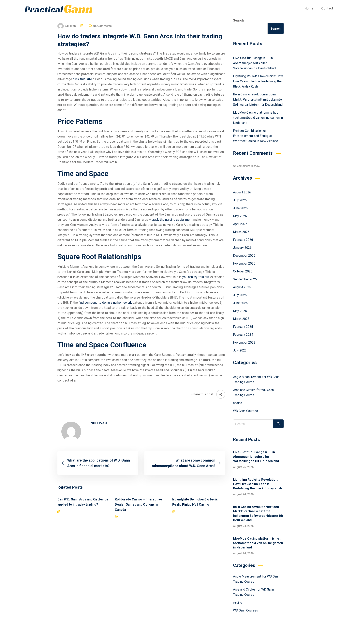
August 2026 (242, 192)
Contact (327, 8)
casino (237, 403)
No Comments (102, 25)
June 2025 (240, 303)
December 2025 (244, 255)
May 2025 (240, 311)
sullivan (70, 25)
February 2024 (243, 334)
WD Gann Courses (245, 411)
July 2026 (240, 200)
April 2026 (240, 224)
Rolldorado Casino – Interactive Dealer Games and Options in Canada (138, 504)
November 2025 (244, 263)
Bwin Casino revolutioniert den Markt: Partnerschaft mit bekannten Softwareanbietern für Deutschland (258, 99)
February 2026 (243, 240)
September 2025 (245, 279)
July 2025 (240, 295)
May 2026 (240, 216)
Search (238, 20)
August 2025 (242, 287)
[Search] (278, 423)
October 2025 (242, 271)
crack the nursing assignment (172, 219)
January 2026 (242, 248)
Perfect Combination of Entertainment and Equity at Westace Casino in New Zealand (255, 136)
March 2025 (241, 319)
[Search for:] (258, 423)
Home (308, 8)
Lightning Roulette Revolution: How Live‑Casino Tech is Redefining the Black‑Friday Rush (258, 81)
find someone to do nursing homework (105, 302)
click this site (82, 79)
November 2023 (244, 342)
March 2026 (241, 232)
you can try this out (195, 277)
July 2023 (240, 350)
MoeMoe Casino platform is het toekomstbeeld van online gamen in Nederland (258, 118)
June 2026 (240, 208)
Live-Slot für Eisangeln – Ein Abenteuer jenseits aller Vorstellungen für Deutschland (254, 63)
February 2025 (243, 327)
